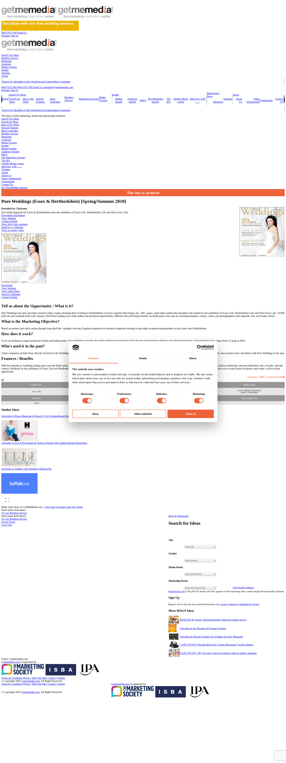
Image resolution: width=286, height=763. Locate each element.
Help (34, 678)
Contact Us (7, 184)
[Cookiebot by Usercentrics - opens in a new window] (199, 347)
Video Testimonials (253, 100)
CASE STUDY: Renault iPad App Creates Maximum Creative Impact (216, 644)
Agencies (6, 64)
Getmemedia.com (176, 591)
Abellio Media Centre (180, 100)
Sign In (14, 90)
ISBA (143, 100)
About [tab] (192, 358)
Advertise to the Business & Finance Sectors (203, 628)
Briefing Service (9, 58)
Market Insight (118, 100)
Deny (95, 413)
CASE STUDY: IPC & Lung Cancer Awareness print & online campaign (218, 653)
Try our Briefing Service (14, 513)
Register (5, 90)
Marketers (6, 61)
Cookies (60, 678)
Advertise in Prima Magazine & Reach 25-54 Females (38, 416)
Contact (52, 678)
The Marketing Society (155, 100)
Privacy (27, 678)
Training (5, 73)
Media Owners (9, 67)
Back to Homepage (178, 516)
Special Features (45, 81)
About (4, 76)
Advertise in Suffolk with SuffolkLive (26, 468)
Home (5, 99)
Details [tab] (143, 358)
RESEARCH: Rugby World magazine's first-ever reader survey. (213, 619)
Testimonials (266, 100)
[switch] (124, 400)
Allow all (191, 413)
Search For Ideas (10, 55)
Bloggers (218, 101)
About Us (6, 175)
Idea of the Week (28, 81)
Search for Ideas (10, 81)
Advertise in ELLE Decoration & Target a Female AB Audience (44, 443)
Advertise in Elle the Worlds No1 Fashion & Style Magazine (211, 636)
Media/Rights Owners (249, 604)
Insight (4, 70)
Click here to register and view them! (63, 507)
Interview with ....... (197, 100)
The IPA (169, 100)
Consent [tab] (93, 358)
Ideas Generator (62, 81)
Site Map (42, 678)
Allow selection (143, 413)
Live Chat (6, 525)
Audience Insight (132, 100)
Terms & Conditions (12, 678)
